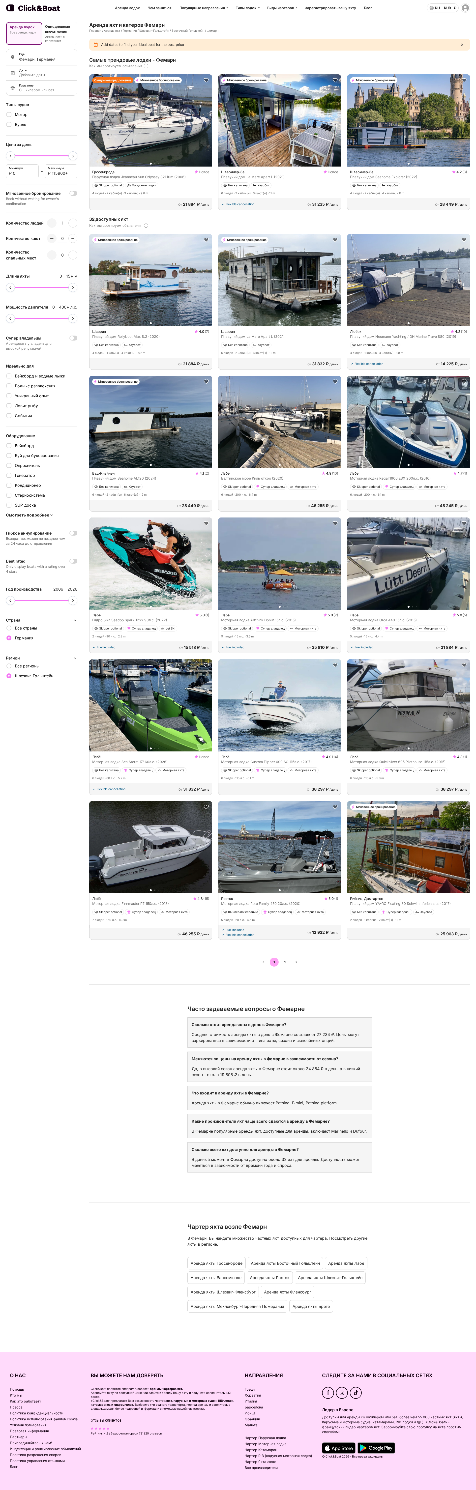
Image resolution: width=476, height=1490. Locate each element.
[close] (462, 45)
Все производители (261, 1467)
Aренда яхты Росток (270, 1277)
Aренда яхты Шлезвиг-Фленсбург (223, 1291)
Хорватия (253, 1395)
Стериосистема (30, 495)
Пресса (16, 1407)
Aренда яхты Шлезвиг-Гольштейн (330, 1277)
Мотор (21, 114)
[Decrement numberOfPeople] (52, 223)
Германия (130, 30)
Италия (251, 1401)
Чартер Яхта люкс (260, 1462)
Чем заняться (160, 8)
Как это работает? (25, 1401)
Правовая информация (29, 1431)
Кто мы (16, 1395)
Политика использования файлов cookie (44, 1419)
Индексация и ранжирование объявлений (45, 1449)
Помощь (17, 1389)
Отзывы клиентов (106, 1420)
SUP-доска (25, 505)
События (23, 415)
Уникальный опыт (32, 395)
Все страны (26, 628)
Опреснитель (27, 465)
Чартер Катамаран (261, 1450)
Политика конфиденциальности (36, 1413)
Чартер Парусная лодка (265, 1438)
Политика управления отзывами (37, 1461)
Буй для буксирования (37, 455)
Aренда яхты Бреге (311, 1306)
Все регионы (27, 665)
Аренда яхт (112, 30)
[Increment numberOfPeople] (72, 223)
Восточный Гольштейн (188, 30)
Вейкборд (24, 445)
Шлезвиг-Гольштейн (154, 30)
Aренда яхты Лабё (346, 1263)
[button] (151, 164)
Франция (252, 1419)
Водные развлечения (35, 385)
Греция (251, 1389)
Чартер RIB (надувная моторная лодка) (278, 1456)
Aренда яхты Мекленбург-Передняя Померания (237, 1306)
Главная (95, 30)
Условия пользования (28, 1425)
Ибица (250, 1413)
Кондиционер (28, 485)
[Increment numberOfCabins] (72, 238)
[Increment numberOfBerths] (72, 255)
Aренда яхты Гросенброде (216, 1263)
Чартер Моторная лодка (266, 1444)
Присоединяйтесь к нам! (31, 1443)
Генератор (25, 475)
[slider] (10, 155)
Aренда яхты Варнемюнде (216, 1277)
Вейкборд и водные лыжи (40, 375)
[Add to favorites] (206, 80)
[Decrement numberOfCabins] (52, 238)
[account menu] (465, 8)
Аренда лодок (127, 8)
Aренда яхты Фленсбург (287, 1291)
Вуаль (20, 124)
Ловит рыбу (26, 405)
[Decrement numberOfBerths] (52, 255)
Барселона (254, 1407)
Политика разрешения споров (35, 1455)
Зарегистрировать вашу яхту (330, 8)
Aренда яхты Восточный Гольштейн (285, 1263)
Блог (368, 8)
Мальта (251, 1425)
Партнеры (18, 1437)
